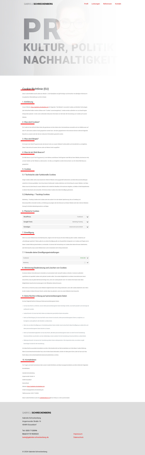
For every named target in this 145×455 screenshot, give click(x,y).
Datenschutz (78, 437)
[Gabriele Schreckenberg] (38, 4)
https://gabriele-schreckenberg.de (39, 107)
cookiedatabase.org (45, 397)
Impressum (78, 434)
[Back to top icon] (137, 451)
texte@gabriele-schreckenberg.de (35, 437)
